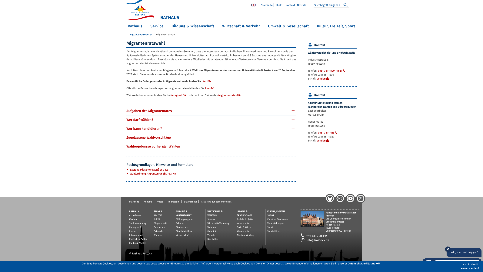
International (136, 235)
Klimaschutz (243, 231)
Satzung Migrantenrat (149, 169)
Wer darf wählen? (139, 120)
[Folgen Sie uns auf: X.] (360, 198)
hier (207, 88)
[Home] (253, 5)
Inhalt (278, 5)
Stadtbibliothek (184, 231)
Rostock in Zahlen (138, 239)
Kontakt (290, 5)
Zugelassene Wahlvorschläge (148, 137)
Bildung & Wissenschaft (193, 26)
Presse (160, 202)
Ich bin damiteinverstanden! (470, 266)
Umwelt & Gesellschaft (288, 26)
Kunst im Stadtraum (277, 219)
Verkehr (211, 235)
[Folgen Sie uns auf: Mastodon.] (330, 198)
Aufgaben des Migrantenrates (149, 111)
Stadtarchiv (182, 227)
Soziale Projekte (245, 219)
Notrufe (301, 5)
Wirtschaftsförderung (218, 223)
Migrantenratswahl (139, 34)
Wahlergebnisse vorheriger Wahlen (153, 146)
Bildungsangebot (184, 219)
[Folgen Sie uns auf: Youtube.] (350, 198)
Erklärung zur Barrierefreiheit (216, 202)
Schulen (180, 223)
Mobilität (212, 231)
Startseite (267, 5)
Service (157, 26)
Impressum (173, 202)
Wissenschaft (182, 235)
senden (321, 78)
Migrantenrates (227, 95)
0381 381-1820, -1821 (330, 70)
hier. (204, 81)
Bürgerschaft (160, 223)
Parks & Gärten (244, 227)
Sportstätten (273, 231)
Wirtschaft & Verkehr (241, 26)
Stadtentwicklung (246, 235)
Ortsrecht (158, 231)
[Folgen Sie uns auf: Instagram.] (340, 198)
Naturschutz (243, 223)
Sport (270, 227)
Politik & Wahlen (137, 243)
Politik (157, 219)
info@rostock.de (318, 240)
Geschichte (159, 227)
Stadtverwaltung (137, 223)
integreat (176, 95)
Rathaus (135, 26)
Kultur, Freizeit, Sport (336, 26)
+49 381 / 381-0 (316, 236)
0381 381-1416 (326, 132)
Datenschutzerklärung (361, 263)
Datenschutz (190, 202)
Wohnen (158, 235)
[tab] (211, 111)
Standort (211, 219)
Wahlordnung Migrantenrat (153, 173)
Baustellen (212, 239)
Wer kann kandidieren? (144, 129)
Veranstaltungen (275, 223)
